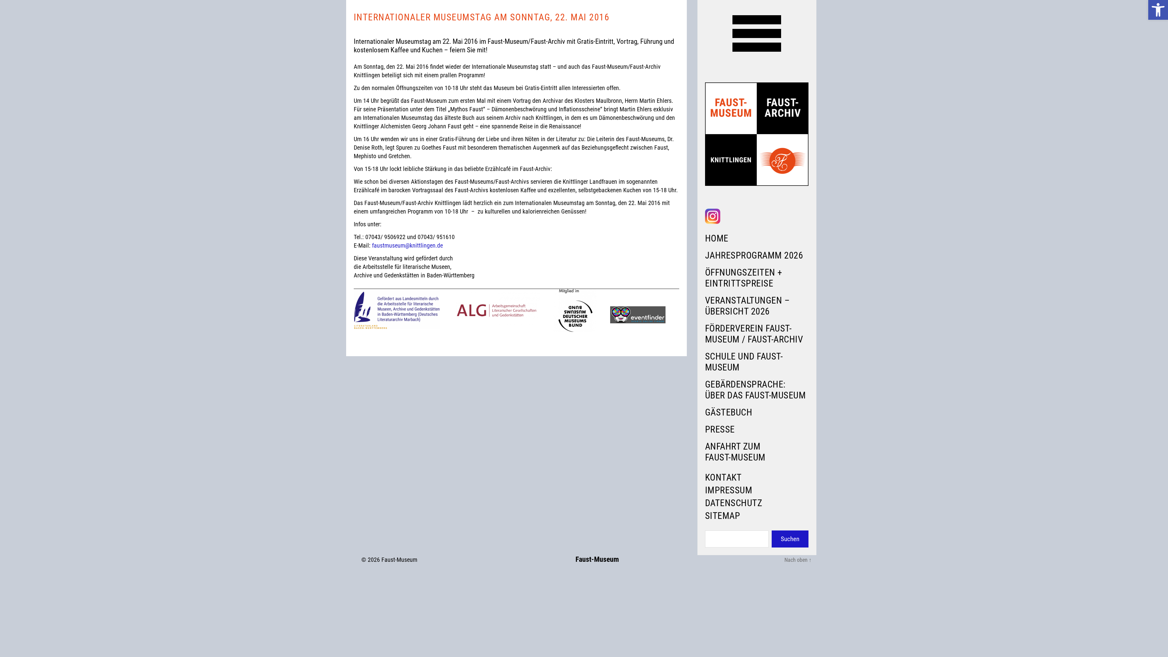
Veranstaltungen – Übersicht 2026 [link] (747, 306)
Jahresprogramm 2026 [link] (754, 255)
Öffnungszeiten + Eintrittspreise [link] (743, 278)
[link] (1158, 10)
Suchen (790, 539)
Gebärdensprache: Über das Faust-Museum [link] (755, 390)
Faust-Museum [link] (399, 559)
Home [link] (716, 238)
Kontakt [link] (723, 477)
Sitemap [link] (722, 515)
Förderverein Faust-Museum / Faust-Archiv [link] (754, 334)
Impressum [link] (729, 490)
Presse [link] (720, 429)
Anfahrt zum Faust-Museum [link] (735, 452)
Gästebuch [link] (729, 412)
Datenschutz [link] (734, 503)
